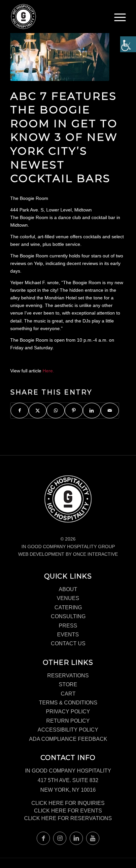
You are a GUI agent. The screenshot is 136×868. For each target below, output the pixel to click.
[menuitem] (120, 19)
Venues (68, 598)
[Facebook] (43, 838)
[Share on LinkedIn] (92, 410)
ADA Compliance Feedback (68, 739)
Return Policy (68, 721)
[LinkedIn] (76, 838)
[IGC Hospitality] (56, 16)
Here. (48, 370)
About (68, 589)
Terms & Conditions (68, 702)
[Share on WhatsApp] (56, 410)
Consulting (68, 616)
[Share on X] (38, 410)
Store (68, 684)
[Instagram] (60, 838)
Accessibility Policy (68, 730)
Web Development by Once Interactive (68, 554)
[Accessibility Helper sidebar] (128, 44)
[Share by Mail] (110, 410)
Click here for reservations (68, 818)
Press (68, 625)
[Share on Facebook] (20, 410)
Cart (68, 694)
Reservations (68, 675)
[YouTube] (93, 838)
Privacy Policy (68, 711)
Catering (68, 607)
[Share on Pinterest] (74, 410)
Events (68, 634)
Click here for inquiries (68, 803)
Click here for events (68, 810)
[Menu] (120, 18)
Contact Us (68, 643)
